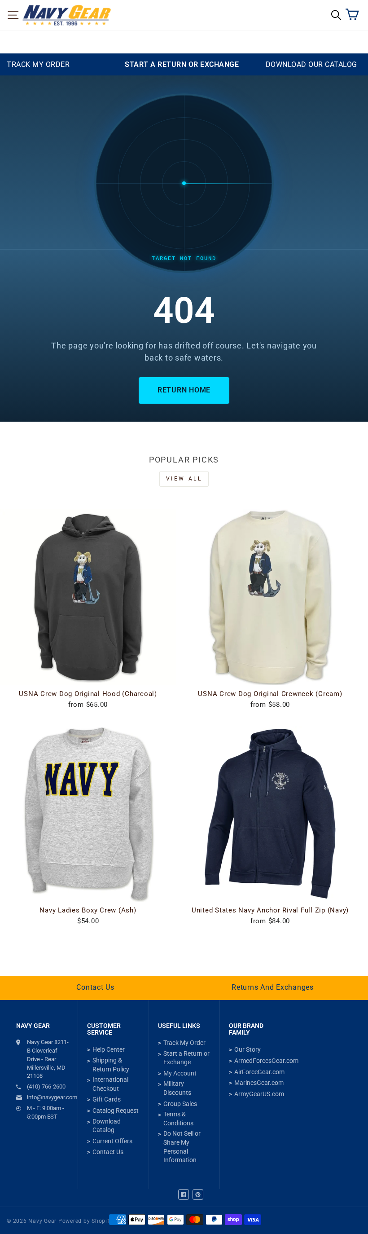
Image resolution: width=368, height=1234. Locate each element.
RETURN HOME (184, 390)
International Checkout (110, 1084)
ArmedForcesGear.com (266, 1060)
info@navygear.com (48, 1097)
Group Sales (180, 1103)
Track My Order (184, 1042)
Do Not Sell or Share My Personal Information (182, 1146)
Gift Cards (106, 1099)
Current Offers (112, 1141)
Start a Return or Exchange (186, 1058)
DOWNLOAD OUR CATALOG (311, 64)
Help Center (108, 1049)
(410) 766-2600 (46, 1086)
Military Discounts (177, 1088)
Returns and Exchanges (273, 987)
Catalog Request (115, 1110)
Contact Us (95, 987)
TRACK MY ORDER (38, 64)
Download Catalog (106, 1126)
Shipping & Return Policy (110, 1065)
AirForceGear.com (259, 1071)
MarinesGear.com (259, 1082)
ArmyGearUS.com (259, 1093)
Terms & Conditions (178, 1119)
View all (184, 479)
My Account (180, 1073)
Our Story (247, 1049)
